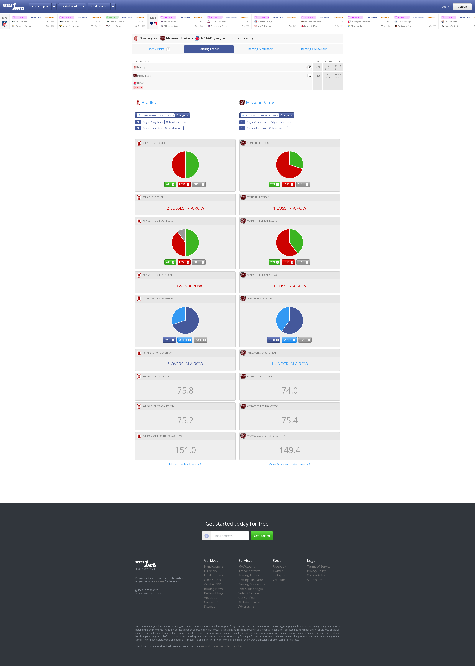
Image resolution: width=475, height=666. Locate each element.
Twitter (278, 571)
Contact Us (211, 602)
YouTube (279, 580)
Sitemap (209, 607)
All (138, 122)
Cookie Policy (316, 575)
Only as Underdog (152, 128)
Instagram (280, 575)
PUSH (198, 184)
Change (163, 115)
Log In (446, 6)
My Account (246, 566)
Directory (210, 571)
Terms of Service (318, 566)
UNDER (184, 340)
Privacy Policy (316, 571)
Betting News (213, 589)
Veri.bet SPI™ (213, 584)
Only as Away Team (152, 122)
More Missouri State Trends (288, 464)
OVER (169, 340)
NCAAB (140, 83)
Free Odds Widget (250, 589)
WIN (170, 184)
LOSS (183, 184)
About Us (210, 598)
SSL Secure (314, 580)
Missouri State (260, 102)
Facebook (279, 566)
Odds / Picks (99, 6)
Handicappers (40, 6)
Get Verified (246, 598)
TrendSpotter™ (249, 571)
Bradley (149, 102)
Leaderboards (69, 6)
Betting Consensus (314, 49)
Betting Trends (209, 49)
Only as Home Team (176, 122)
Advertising (246, 607)
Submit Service (248, 593)
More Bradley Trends (184, 464)
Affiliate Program (250, 602)
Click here (159, 581)
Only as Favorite (173, 128)
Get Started (262, 536)
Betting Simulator (260, 49)
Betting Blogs (213, 593)
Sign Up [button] (462, 6)
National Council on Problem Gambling (221, 646)
